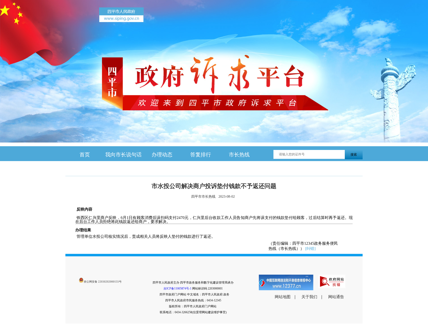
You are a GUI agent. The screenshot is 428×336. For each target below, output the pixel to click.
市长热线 (239, 154)
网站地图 (283, 297)
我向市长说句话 (123, 154)
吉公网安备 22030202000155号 (103, 281)
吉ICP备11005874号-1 (177, 288)
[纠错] (310, 248)
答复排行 (200, 154)
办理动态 (162, 154)
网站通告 (336, 297)
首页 (85, 154)
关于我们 (309, 297)
